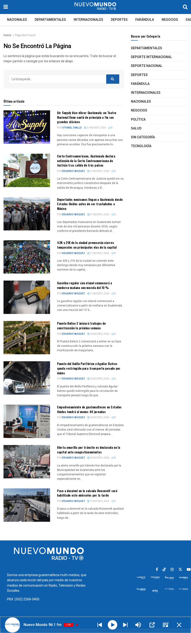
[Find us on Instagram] (172, 569)
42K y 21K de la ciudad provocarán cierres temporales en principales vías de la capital (87, 245)
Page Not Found (25, 35)
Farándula (144, 19)
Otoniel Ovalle (72, 127)
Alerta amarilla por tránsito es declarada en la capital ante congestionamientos (88, 449)
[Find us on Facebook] (157, 569)
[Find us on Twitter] (180, 569)
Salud (136, 128)
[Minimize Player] (179, 624)
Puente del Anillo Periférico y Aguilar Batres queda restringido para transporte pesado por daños (88, 368)
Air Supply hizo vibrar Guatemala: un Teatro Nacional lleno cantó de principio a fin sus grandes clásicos (86, 117)
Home (7, 35)
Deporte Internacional (151, 57)
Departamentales (50, 19)
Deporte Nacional (146, 65)
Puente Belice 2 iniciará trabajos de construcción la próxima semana (81, 325)
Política (138, 119)
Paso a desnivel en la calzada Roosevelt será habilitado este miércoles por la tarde (87, 493)
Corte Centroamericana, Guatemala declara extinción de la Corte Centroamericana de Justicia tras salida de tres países (86, 160)
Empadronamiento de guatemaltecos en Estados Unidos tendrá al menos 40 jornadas (89, 409)
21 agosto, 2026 (96, 127)
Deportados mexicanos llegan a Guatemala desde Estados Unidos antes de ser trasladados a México (90, 204)
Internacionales (88, 19)
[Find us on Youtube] (189, 569)
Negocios (170, 19)
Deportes (119, 19)
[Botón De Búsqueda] (185, 7)
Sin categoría (143, 137)
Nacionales (17, 19)
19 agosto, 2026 (99, 501)
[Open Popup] (152, 624)
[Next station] (99, 624)
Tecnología (141, 146)
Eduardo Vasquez (73, 171)
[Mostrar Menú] (5, 7)
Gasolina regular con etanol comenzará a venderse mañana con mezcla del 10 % (84, 285)
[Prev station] (125, 624)
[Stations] (165, 625)
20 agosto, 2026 (99, 334)
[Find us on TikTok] (164, 569)
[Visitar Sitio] (95, 7)
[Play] (113, 625)
